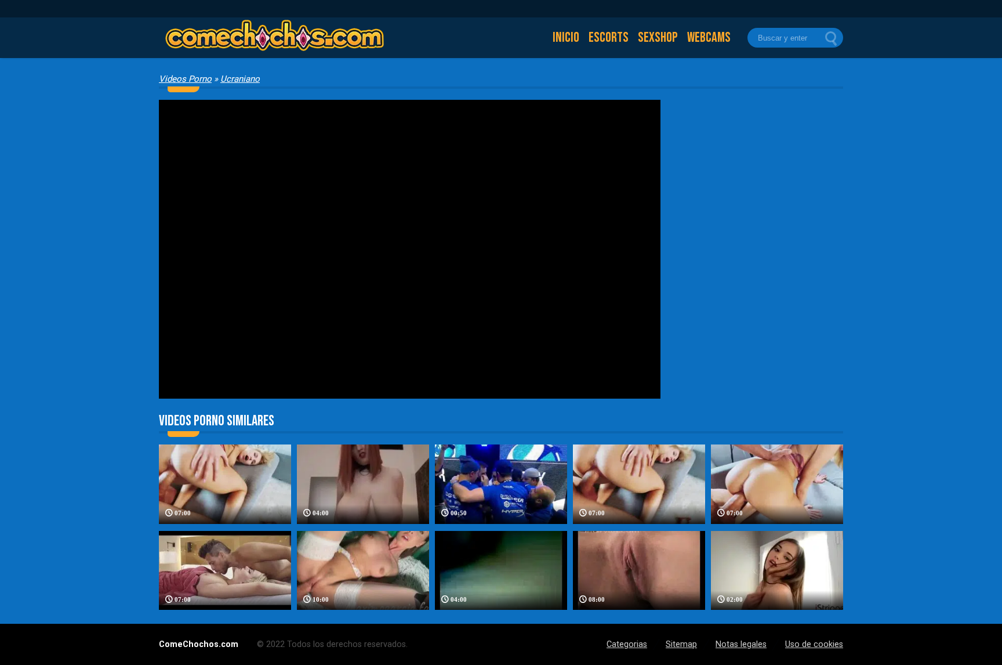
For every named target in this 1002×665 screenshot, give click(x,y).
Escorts (609, 37)
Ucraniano (240, 79)
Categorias (627, 644)
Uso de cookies (814, 644)
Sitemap (681, 644)
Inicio (566, 37)
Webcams (709, 37)
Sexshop (658, 37)
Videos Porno (185, 79)
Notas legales (741, 644)
